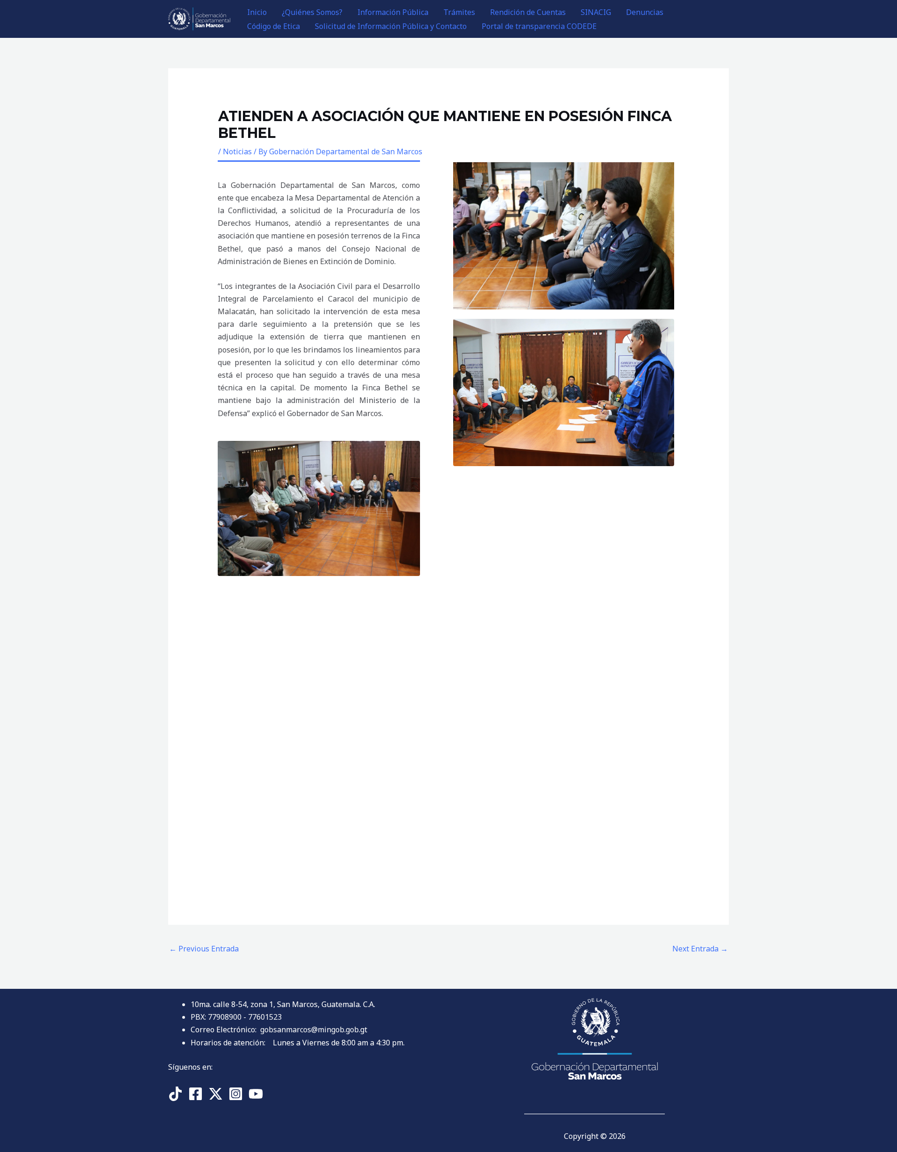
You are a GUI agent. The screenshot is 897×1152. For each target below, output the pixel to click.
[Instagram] (235, 1094)
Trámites (459, 12)
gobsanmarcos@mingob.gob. (313, 1029)
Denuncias (644, 12)
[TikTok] (175, 1094)
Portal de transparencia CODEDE (539, 26)
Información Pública (392, 12)
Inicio (257, 12)
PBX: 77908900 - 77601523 (236, 1017)
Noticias (237, 151)
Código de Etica (273, 26)
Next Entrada (700, 948)
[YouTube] (256, 1094)
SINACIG (596, 12)
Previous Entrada (204, 948)
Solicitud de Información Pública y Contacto (391, 26)
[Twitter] (215, 1094)
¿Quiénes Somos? (312, 12)
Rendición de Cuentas (528, 12)
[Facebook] (195, 1094)
